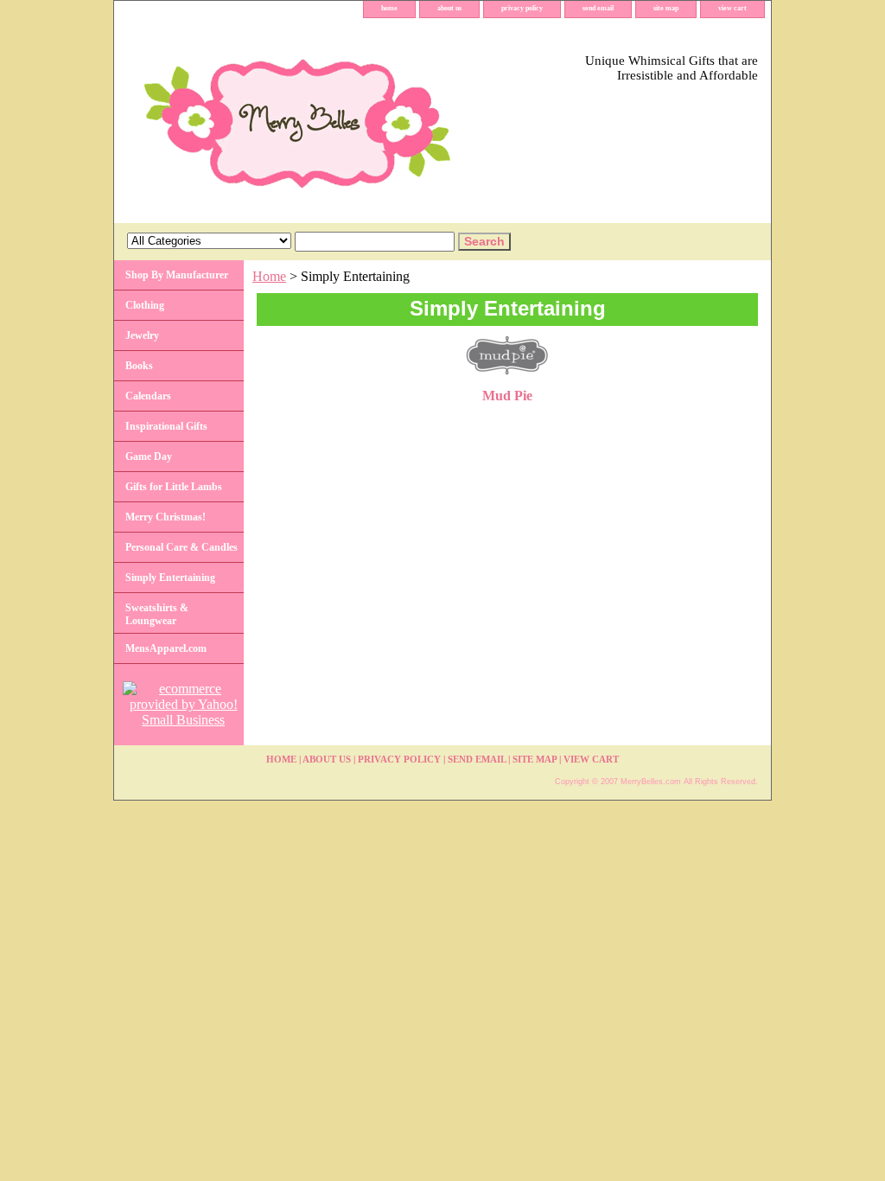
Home (269, 276)
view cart (732, 8)
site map (665, 8)
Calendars (148, 396)
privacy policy (522, 8)
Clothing (144, 305)
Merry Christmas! (165, 517)
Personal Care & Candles (181, 547)
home (389, 8)
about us (449, 8)
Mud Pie (507, 395)
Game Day (148, 456)
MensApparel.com (166, 648)
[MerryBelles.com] (330, 120)
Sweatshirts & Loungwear (156, 614)
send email (598, 8)
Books (139, 366)
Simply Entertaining (170, 577)
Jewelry (142, 335)
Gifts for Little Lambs (173, 487)
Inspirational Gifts (166, 426)
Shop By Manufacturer (176, 275)
